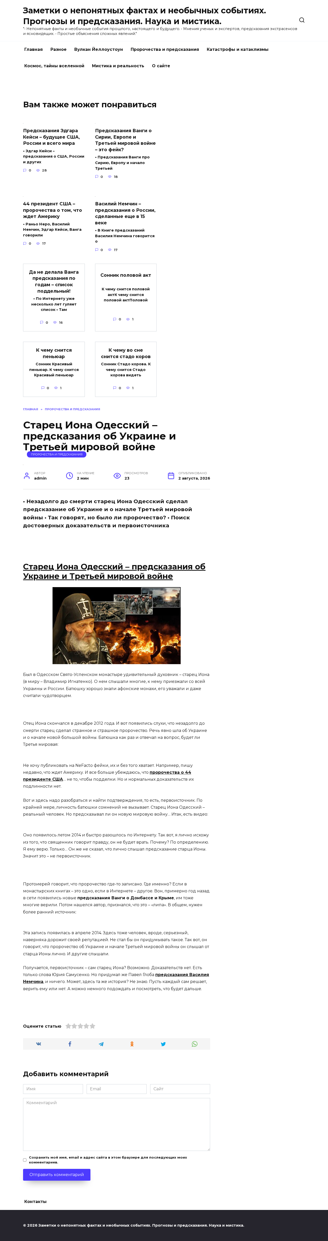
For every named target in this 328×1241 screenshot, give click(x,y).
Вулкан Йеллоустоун (98, 49)
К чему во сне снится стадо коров (126, 353)
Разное (58, 49)
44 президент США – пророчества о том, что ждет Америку (52, 210)
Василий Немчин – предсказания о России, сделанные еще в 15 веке (125, 213)
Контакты (35, 1201)
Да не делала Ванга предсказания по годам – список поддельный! (54, 281)
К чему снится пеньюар (54, 353)
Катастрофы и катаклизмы (238, 49)
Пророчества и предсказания (165, 49)
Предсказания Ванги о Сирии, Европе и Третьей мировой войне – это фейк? (125, 140)
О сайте (161, 65)
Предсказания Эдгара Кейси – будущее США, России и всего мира (51, 137)
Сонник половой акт (125, 275)
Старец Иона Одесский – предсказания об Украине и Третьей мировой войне (114, 571)
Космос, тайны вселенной (54, 65)
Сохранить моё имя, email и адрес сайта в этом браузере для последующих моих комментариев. (108, 1160)
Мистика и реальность (118, 65)
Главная (33, 49)
